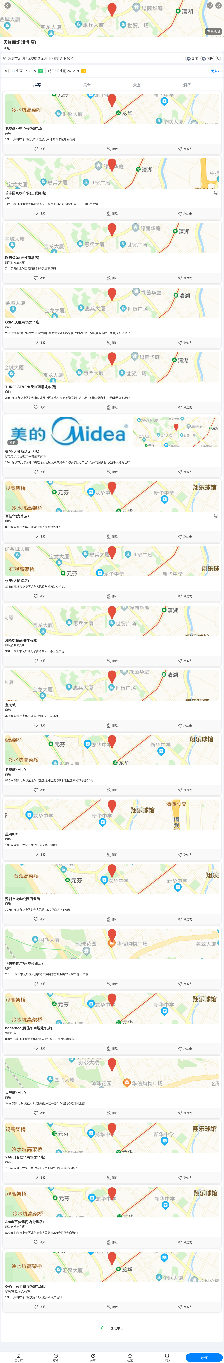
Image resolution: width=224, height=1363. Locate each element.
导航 (194, 58)
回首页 (18, 1360)
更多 (56, 1360)
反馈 (218, 5)
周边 (209, 58)
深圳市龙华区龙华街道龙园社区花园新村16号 (41, 58)
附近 (115, 149)
